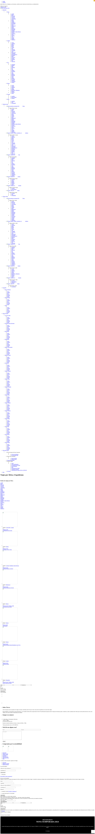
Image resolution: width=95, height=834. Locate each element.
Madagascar (2, 494)
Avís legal (4, 762)
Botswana (2, 484)
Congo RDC (2, 487)
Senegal (1, 501)
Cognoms (2, 783)
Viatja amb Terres (6, 757)
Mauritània (2, 497)
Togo (1, 505)
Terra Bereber (5, 625)
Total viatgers (2, 800)
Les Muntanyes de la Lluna (7, 530)
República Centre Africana (5, 500)
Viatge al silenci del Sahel (7, 683)
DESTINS (4, 752)
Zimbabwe (2, 508)
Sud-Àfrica (2, 502)
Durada (1, 688)
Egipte (1, 488)
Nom (1, 781)
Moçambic (2, 498)
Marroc (1, 496)
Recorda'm (3, 774)
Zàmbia (1, 507)
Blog (3, 758)
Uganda (1, 506)
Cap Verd (2, 485)
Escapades (4, 755)
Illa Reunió (2, 492)
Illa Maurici (2, 491)
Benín (1, 483)
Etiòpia (1, 489)
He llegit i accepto (9, 791)
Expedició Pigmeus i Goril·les (8, 568)
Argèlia (1, 482)
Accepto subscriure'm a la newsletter (8, 793)
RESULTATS (3, 691)
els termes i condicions (12, 791)
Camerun (2, 486)
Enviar (4, 741)
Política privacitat (6, 764)
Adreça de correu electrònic (5, 768)
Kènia (1, 493)
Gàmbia (1, 490)
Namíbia (1, 499)
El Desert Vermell (6, 664)
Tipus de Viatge (5, 756)
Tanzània (2, 504)
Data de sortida (3, 806)
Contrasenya (2, 770)
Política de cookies (6, 763)
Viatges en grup (5, 529)
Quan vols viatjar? (3, 799)
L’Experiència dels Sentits (7, 606)
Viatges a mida (11, 605)
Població (1, 789)
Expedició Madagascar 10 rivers (8, 587)
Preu (1, 686)
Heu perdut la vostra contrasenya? (6, 776)
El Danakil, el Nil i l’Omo (7, 549)
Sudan (1, 503)
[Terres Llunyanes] (4, 8)
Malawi (1, 495)
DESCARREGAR (3, 801)
